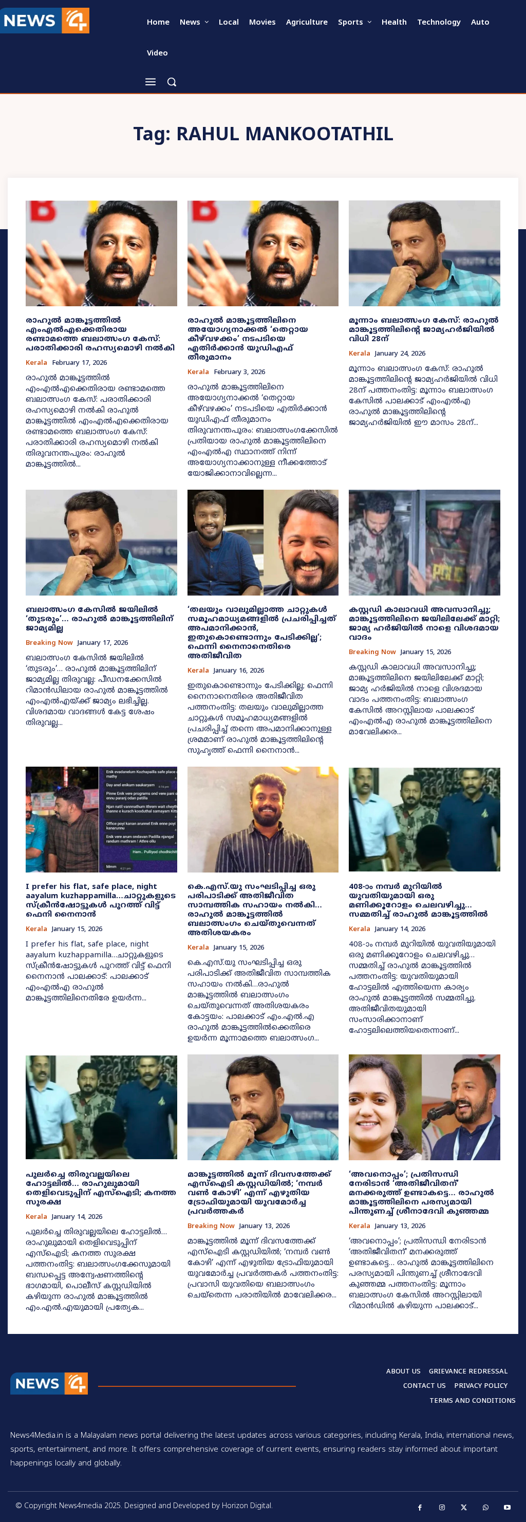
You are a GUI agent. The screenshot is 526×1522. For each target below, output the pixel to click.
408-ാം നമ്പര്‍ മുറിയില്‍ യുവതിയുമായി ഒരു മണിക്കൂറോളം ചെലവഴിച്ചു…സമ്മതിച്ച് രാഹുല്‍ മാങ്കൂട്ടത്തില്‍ (418, 901)
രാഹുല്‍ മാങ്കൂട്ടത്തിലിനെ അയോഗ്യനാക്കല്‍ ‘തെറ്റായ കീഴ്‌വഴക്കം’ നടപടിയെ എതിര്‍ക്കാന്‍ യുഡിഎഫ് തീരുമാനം (247, 339)
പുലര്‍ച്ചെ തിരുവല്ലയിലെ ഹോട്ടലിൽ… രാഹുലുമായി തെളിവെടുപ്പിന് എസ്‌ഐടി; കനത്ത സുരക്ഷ (101, 1189)
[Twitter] (464, 1507)
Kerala (36, 363)
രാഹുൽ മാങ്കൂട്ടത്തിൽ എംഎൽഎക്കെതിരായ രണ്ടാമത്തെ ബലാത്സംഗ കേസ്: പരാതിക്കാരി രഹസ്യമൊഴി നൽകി (100, 335)
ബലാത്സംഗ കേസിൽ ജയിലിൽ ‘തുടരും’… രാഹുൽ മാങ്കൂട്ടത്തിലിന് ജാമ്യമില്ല (99, 619)
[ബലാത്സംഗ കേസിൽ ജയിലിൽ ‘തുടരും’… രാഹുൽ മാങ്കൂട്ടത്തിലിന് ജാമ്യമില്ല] (101, 543)
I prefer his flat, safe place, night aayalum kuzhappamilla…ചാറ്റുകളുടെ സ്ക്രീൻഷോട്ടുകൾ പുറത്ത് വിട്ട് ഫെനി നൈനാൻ (101, 901)
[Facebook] (420, 1507)
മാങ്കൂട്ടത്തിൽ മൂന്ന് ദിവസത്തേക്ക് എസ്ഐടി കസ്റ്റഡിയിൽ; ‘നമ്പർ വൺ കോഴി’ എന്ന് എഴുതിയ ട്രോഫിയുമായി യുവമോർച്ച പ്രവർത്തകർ (259, 1193)
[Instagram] (442, 1507)
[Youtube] (507, 1507)
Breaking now (49, 643)
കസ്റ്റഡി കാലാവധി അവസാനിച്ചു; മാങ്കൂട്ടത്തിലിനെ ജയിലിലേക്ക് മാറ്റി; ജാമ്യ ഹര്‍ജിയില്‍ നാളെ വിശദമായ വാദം (424, 624)
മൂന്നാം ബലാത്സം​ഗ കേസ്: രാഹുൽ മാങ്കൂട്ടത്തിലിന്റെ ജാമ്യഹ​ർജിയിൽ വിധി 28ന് (424, 330)
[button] (171, 81)
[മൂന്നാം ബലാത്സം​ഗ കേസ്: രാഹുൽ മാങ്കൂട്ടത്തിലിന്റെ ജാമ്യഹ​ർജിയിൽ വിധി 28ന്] (424, 253)
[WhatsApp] (485, 1507)
